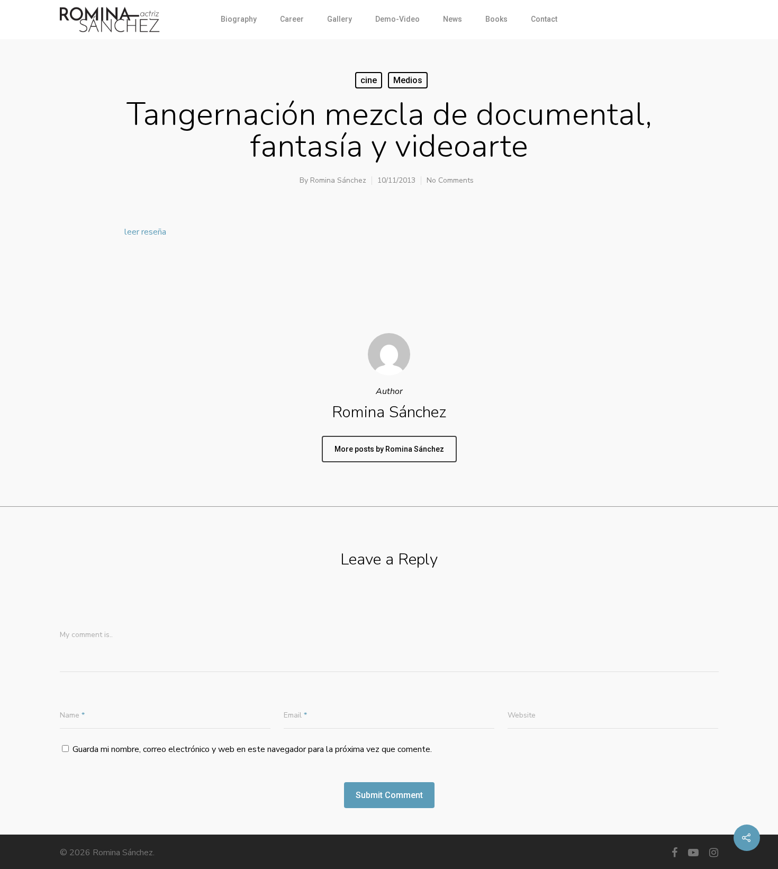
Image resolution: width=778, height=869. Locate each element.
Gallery (339, 19)
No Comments (450, 180)
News (452, 19)
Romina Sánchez (338, 180)
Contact (544, 19)
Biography (239, 19)
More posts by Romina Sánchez (389, 449)
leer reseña (145, 232)
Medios (407, 80)
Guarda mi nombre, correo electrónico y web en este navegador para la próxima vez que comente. (252, 749)
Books (496, 19)
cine (368, 80)
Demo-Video (397, 19)
